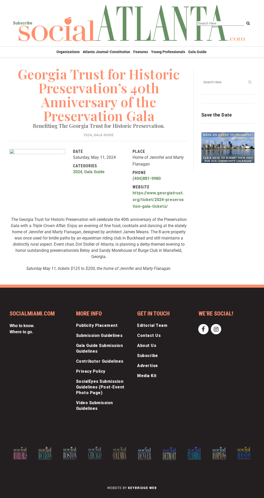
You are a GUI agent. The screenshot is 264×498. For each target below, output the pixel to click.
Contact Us (149, 335)
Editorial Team (152, 325)
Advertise (147, 365)
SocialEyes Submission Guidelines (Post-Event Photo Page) (100, 387)
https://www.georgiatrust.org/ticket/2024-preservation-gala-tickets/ (158, 199)
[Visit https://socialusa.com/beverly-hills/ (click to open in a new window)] (20, 453)
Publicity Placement (97, 325)
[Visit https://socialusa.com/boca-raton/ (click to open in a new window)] (45, 453)
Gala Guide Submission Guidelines (99, 348)
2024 (88, 135)
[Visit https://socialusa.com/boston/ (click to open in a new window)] (70, 453)
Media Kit (147, 375)
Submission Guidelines (99, 335)
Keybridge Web (142, 488)
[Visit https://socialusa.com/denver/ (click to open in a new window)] (144, 453)
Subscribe (22, 23)
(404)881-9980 (147, 178)
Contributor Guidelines (99, 361)
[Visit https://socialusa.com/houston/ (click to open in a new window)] (244, 453)
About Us (146, 345)
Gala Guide (104, 135)
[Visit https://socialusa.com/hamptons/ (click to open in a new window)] (219, 453)
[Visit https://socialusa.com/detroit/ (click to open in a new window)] (169, 453)
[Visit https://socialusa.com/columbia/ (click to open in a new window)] (119, 453)
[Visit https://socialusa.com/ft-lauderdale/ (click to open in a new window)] (194, 453)
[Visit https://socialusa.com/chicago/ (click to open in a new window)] (95, 453)
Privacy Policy (90, 371)
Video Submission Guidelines (94, 405)
